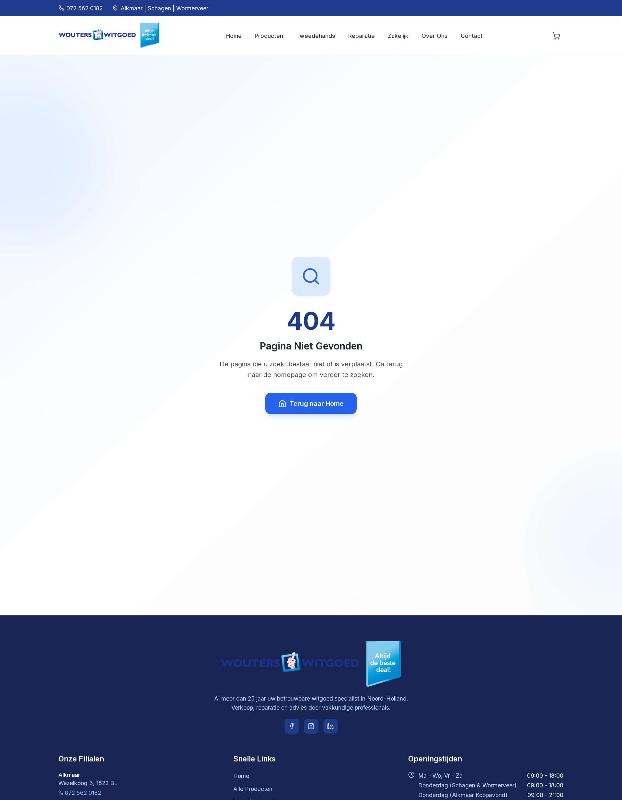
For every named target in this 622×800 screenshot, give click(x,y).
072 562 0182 (83, 792)
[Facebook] (291, 726)
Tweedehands (315, 35)
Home (234, 35)
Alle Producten (252, 788)
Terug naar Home (317, 403)
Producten (269, 35)
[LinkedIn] (330, 726)
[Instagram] (311, 726)
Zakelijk (398, 35)
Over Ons (434, 35)
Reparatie (361, 35)
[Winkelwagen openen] (556, 36)
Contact (472, 35)
